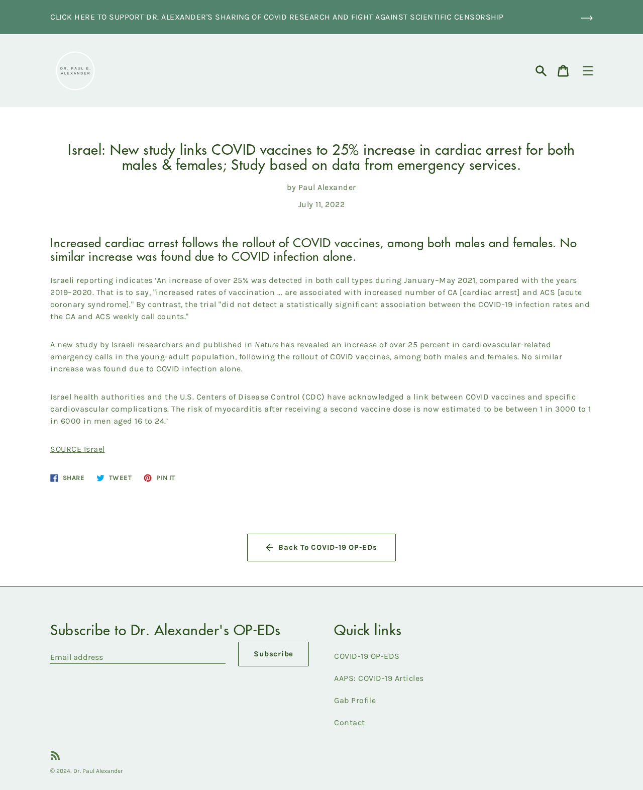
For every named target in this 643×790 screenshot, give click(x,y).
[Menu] (588, 71)
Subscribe (273, 653)
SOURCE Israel (77, 449)
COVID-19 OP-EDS (367, 656)
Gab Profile (355, 700)
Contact (349, 722)
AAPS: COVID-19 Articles (379, 678)
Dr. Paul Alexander (98, 770)
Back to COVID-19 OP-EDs (327, 547)
